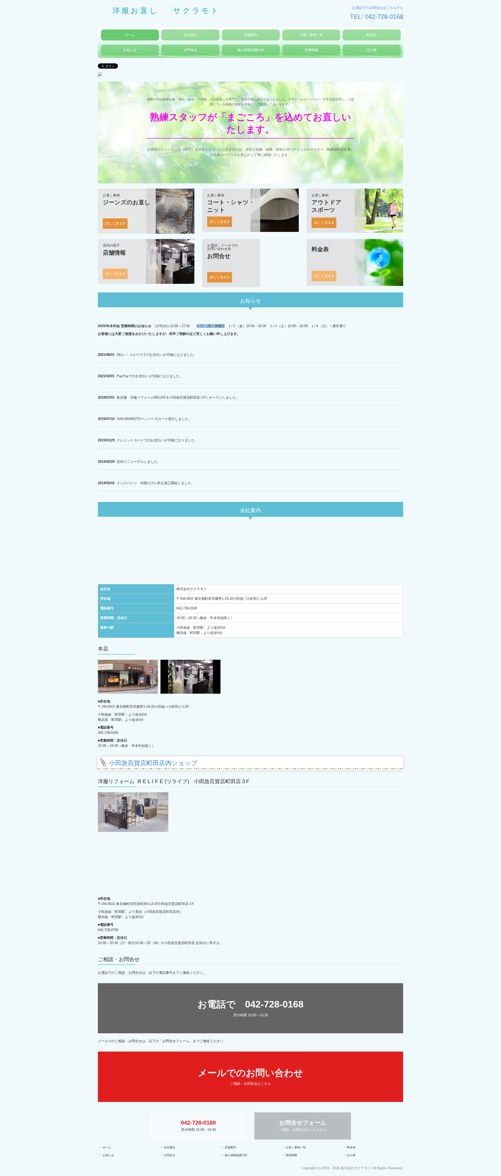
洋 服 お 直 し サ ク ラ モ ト (158, 10)
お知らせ (130, 50)
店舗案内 (251, 35)
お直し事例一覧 (311, 35)
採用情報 (311, 50)
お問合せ (190, 50)
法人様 (372, 50)
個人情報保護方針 (250, 50)
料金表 (372, 35)
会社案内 (190, 35)
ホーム (130, 35)
